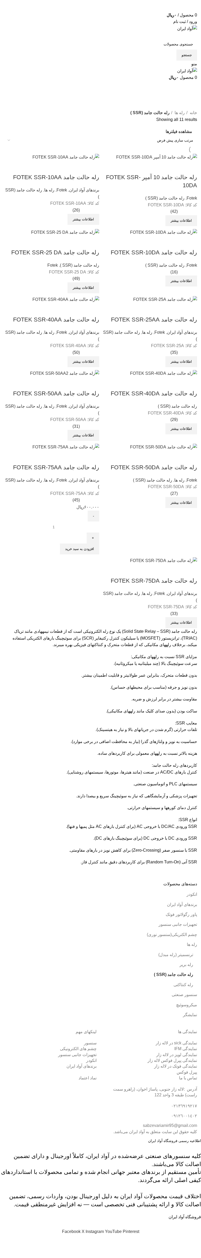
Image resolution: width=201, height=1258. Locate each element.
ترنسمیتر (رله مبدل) (175, 954)
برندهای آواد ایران (182, 904)
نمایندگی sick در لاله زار (176, 1043)
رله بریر (186, 964)
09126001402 (170, 8)
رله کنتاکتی (183, 984)
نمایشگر (190, 1015)
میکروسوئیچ (186, 1005)
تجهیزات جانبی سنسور (178, 924)
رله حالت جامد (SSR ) (173, 974)
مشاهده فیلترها (179, 131)
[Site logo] (187, 28)
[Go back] (190, 87)
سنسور (90, 1043)
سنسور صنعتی (184, 994)
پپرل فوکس (187, 1072)
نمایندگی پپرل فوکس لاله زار (172, 1060)
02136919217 (157, 3)
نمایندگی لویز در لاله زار (176, 1054)
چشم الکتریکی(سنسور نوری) (172, 934)
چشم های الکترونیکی (78, 1048)
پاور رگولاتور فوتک (181, 914)
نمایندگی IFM (185, 1048)
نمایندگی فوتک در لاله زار (175, 1066)
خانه (193, 112)
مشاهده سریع (190, 570)
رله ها (192, 944)
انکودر (192, 894)
